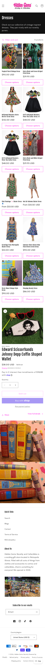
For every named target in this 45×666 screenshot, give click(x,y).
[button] (3, 5)
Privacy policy (25, 657)
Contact (8, 529)
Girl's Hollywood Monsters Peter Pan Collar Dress (10, 159)
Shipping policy (16, 661)
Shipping (4, 368)
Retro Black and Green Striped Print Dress (32, 72)
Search (7, 518)
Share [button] (7, 415)
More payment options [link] (22, 406)
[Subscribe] (36, 612)
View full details (34, 414)
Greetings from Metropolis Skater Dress (10, 246)
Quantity (5, 380)
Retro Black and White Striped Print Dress (32, 159)
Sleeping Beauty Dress (30, 288)
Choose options (12, 82)
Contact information (29, 661)
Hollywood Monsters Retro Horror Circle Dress (10, 116)
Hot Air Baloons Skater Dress (32, 201)
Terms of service (37, 657)
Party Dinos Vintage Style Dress (10, 289)
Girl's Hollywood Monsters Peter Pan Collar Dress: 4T (31, 116)
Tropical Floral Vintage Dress (11, 71)
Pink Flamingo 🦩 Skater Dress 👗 (12, 202)
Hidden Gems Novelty (21, 654)
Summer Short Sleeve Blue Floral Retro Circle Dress (31, 246)
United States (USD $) (21, 637)
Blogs (7, 524)
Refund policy (10, 540)
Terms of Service (11, 534)
